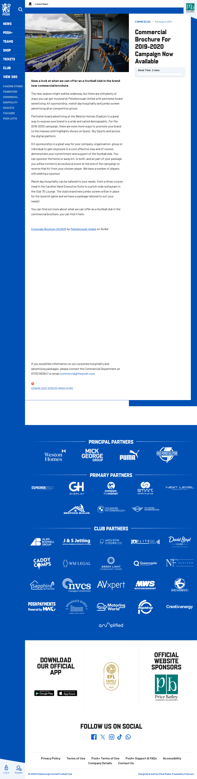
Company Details (100, 763)
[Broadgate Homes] (77, 607)
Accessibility (172, 758)
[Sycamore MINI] (145, 509)
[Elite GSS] (145, 542)
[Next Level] (180, 488)
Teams (8, 41)
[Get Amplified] (111, 625)
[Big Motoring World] (111, 607)
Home (30, 4)
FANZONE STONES (13, 86)
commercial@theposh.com (77, 373)
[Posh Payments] (42, 607)
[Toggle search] (20, 10)
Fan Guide (9, 113)
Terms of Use (76, 758)
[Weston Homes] (55, 455)
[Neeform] (180, 563)
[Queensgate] (145, 563)
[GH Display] (77, 488)
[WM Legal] (77, 563)
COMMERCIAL (10, 97)
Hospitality (10, 102)
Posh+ (8, 32)
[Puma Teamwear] (129, 455)
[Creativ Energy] (180, 606)
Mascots (8, 108)
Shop (7, 50)
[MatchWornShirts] (145, 585)
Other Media (165, 773)
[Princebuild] (42, 488)
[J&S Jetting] (77, 542)
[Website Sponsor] (190, 8)
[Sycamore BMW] (111, 509)
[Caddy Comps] (42, 563)
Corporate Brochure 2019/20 (48, 229)
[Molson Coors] (111, 542)
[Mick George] (92, 455)
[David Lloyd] (180, 542)
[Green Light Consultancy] (111, 563)
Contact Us (126, 763)
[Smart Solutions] (145, 488)
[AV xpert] (111, 585)
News (7, 23)
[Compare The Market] (111, 488)
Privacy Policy (50, 758)
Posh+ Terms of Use (105, 758)
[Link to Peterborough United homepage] (8, 9)
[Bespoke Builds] (77, 509)
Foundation (10, 91)
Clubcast (189, 773)
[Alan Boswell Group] (42, 542)
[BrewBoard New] (180, 585)
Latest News (41, 3)
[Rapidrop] (145, 607)
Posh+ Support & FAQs (141, 758)
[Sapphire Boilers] (42, 585)
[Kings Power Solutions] (167, 455)
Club (7, 67)
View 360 (10, 76)
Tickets (9, 58)
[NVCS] (77, 585)
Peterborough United (83, 229)
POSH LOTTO (10, 118)
